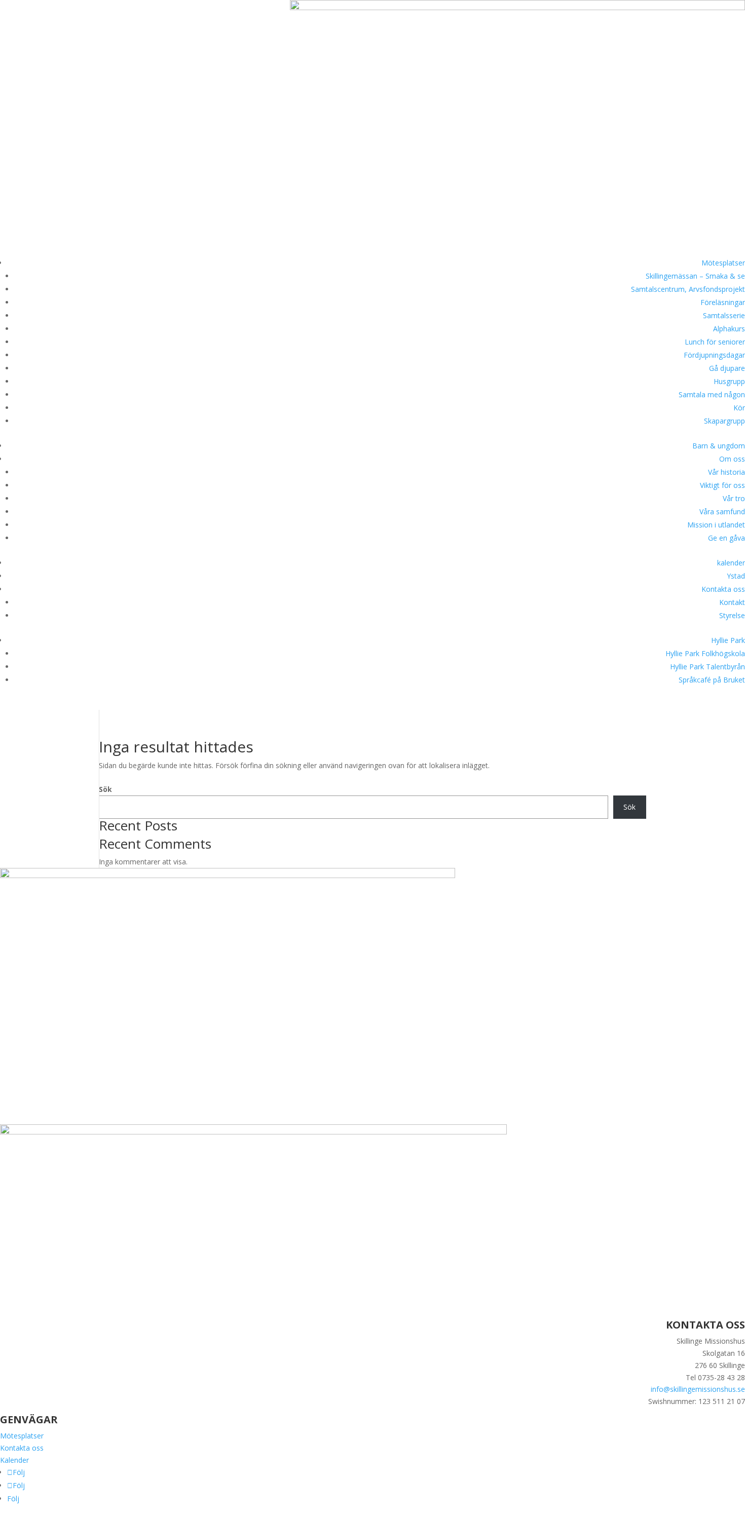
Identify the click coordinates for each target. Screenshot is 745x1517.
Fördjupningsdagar (714, 355)
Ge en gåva (726, 538)
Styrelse (732, 615)
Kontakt (732, 602)
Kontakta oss (723, 589)
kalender (731, 562)
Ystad (736, 576)
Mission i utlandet (716, 524)
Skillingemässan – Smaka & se (695, 276)
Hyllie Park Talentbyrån (707, 666)
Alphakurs (729, 328)
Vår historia (726, 472)
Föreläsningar (722, 302)
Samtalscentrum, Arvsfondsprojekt (688, 289)
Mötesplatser (723, 263)
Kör (739, 407)
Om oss (732, 459)
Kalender (14, 1460)
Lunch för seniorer (715, 342)
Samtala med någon (712, 394)
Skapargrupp (724, 421)
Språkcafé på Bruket (712, 680)
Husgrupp (729, 381)
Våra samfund (722, 511)
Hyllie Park (728, 640)
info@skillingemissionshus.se (698, 1389)
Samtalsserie (724, 315)
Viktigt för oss (722, 485)
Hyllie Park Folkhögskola (705, 653)
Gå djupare (727, 368)
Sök (105, 789)
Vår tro (734, 498)
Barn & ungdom (718, 445)
